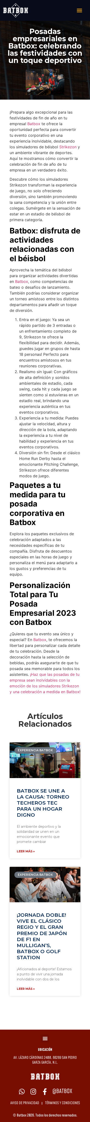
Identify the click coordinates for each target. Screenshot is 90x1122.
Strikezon (68, 146)
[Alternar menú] (79, 10)
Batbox (33, 123)
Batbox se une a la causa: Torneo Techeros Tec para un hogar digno (43, 803)
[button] (45, 1038)
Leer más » (26, 851)
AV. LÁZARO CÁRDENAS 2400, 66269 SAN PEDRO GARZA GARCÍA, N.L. (45, 1060)
